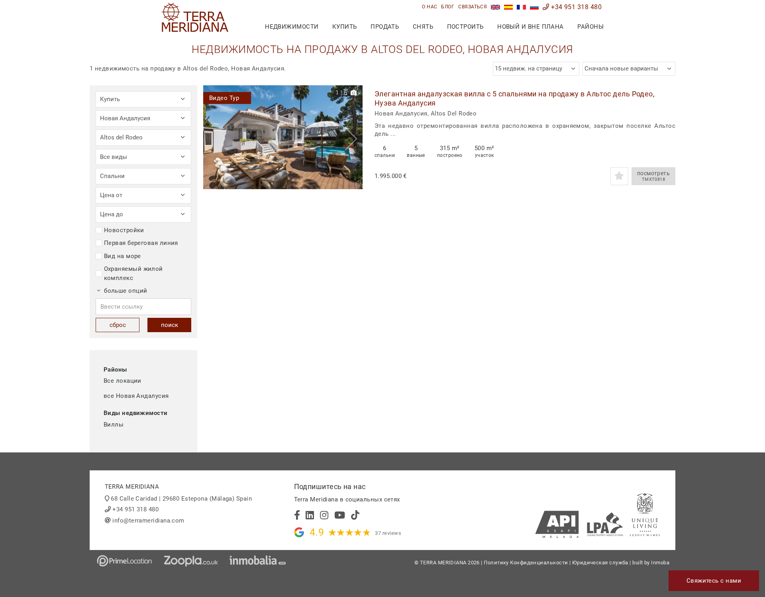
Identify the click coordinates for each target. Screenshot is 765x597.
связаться (472, 7)
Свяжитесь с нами (714, 580)
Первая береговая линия (141, 243)
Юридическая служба (600, 563)
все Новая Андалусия (136, 395)
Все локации (122, 380)
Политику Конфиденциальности (526, 563)
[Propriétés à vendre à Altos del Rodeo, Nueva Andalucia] (521, 7)
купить (344, 26)
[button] (354, 137)
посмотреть (653, 176)
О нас (429, 7)
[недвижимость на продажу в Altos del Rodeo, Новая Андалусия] (534, 7)
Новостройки (124, 230)
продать (385, 26)
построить (465, 26)
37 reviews (388, 533)
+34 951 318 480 (575, 7)
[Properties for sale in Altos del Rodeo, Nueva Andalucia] (495, 7)
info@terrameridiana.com (148, 520)
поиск (169, 325)
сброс (118, 325)
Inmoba (660, 563)
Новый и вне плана (530, 26)
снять (423, 26)
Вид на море (122, 256)
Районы (590, 26)
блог (447, 7)
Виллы (114, 424)
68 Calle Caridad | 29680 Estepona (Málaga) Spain (181, 498)
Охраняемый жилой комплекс (133, 273)
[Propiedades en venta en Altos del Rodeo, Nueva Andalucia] (508, 7)
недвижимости (291, 26)
